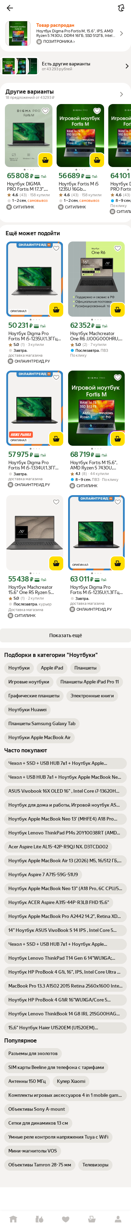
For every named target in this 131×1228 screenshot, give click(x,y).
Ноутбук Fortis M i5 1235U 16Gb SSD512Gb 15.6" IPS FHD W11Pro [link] (79, 186)
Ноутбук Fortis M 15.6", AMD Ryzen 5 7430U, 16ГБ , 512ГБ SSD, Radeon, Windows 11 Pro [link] (94, 465)
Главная (13, 1219)
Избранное (65, 1219)
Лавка (39, 1219)
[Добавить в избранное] (45, 111)
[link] (19, 668)
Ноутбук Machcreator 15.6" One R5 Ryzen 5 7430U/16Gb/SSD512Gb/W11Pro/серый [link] (34, 590)
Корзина (92, 1219)
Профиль (118, 1219)
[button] (10, 8)
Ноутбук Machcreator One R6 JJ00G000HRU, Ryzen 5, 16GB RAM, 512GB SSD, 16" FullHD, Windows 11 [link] (94, 336)
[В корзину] (45, 160)
